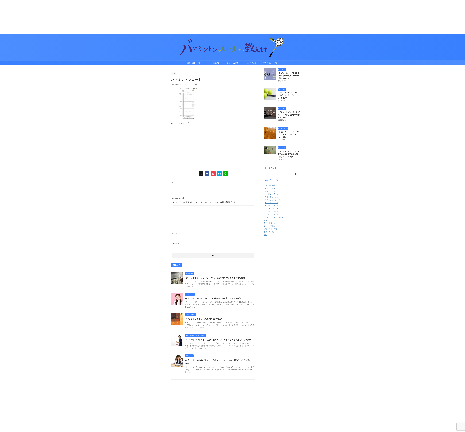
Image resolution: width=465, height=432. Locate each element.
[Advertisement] (72, 17)
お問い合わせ (252, 63)
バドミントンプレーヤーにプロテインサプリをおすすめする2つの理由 (289, 115)
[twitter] (201, 173)
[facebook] (207, 173)
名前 (174, 234)
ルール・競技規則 (213, 63)
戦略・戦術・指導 (193, 63)
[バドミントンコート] (219, 173)
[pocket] (213, 173)
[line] (225, 173)
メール (175, 244)
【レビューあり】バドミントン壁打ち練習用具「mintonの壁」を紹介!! (289, 75)
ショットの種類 (232, 63)
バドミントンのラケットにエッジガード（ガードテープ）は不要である (289, 95)
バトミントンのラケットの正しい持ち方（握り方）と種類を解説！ (214, 298)
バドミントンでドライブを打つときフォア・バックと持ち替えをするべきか (218, 339)
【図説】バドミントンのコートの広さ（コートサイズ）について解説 (289, 134)
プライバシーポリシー (271, 63)
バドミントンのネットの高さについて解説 (203, 319)
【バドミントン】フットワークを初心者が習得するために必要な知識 (215, 278)
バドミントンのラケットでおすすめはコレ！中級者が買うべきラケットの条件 (289, 154)
